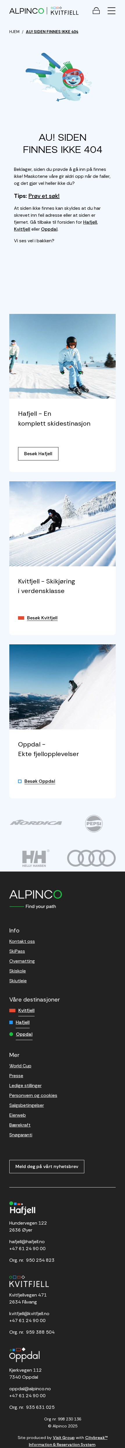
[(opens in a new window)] (36, 822)
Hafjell (90, 222)
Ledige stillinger (25, 1085)
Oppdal (49, 229)
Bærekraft (20, 1125)
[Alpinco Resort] (26, 11)
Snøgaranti (20, 1135)
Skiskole (17, 971)
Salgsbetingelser (26, 1105)
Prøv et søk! (44, 196)
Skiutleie (18, 981)
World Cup (20, 1066)
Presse (16, 1076)
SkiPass (17, 951)
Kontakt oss (22, 941)
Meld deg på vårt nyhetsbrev (46, 1166)
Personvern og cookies (33, 1095)
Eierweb (17, 1115)
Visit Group (64, 1437)
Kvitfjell (22, 229)
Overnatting (22, 961)
